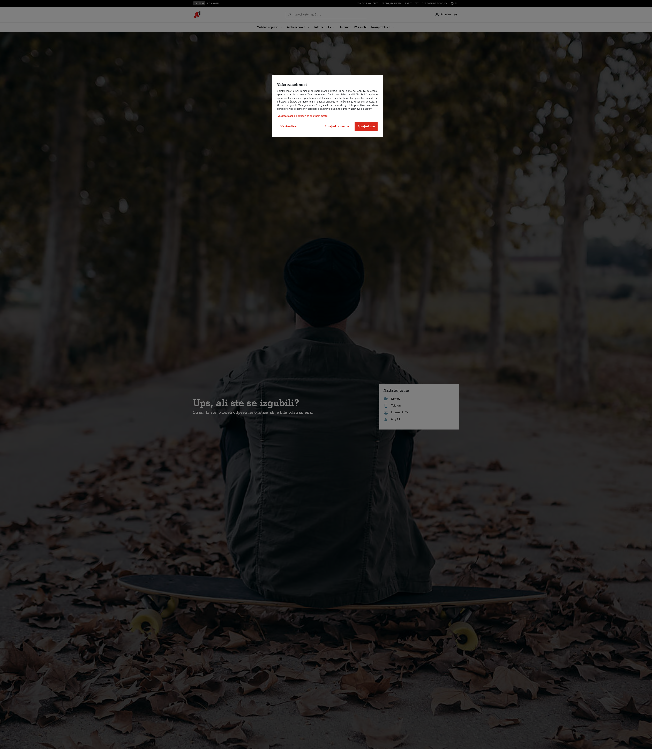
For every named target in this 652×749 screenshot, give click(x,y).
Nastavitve (288, 126)
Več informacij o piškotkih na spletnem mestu (302, 115)
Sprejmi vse (366, 126)
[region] (327, 106)
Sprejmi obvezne (337, 126)
